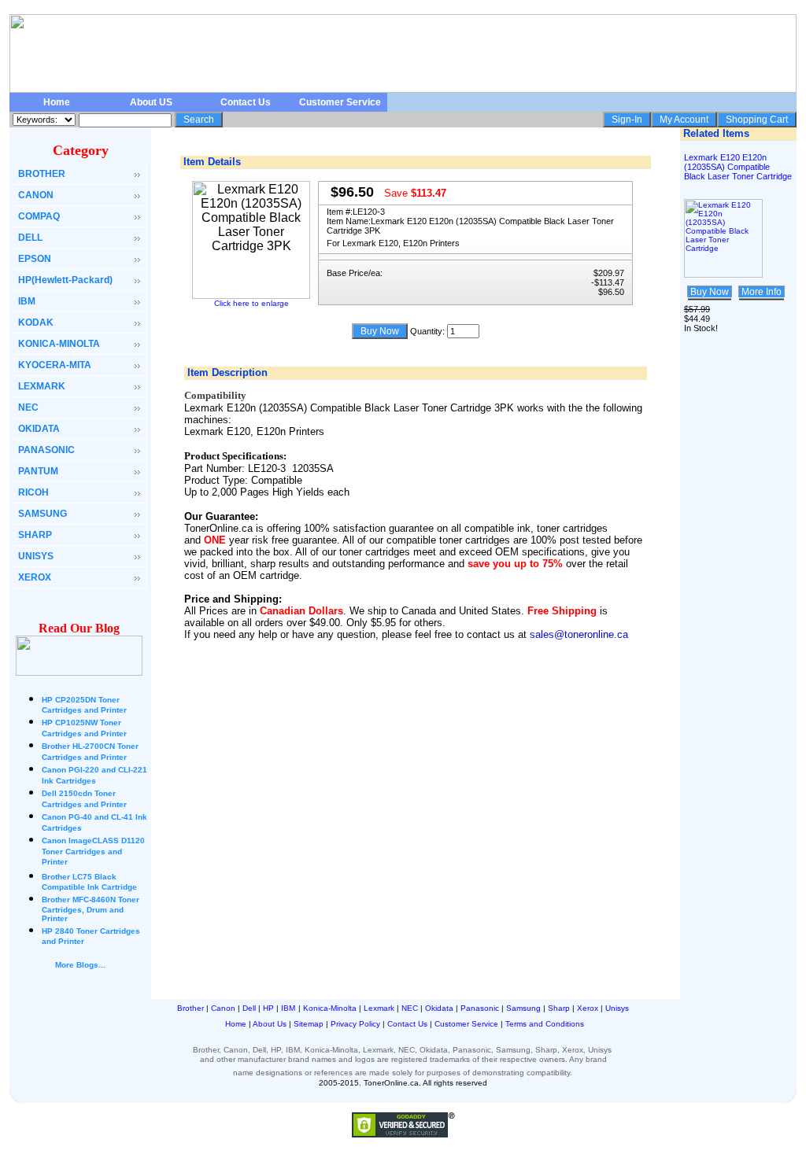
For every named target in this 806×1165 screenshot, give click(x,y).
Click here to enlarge (251, 303)
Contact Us (245, 102)
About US (151, 102)
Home (56, 102)
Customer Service (340, 102)
